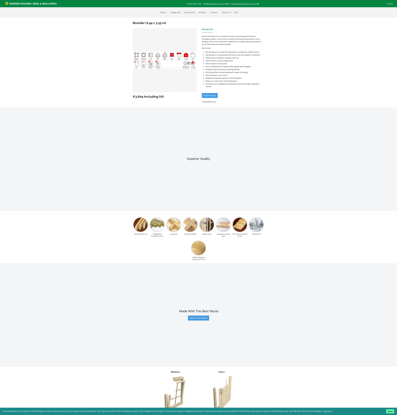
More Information (198, 318)
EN (388, 4)
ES (392, 4)
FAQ (236, 12)
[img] (161, 60)
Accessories (189, 12)
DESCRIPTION (207, 29)
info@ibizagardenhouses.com (214, 4)
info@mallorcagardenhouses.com (244, 4)
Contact (214, 12)
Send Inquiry (210, 95)
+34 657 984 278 (193, 4)
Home (163, 12)
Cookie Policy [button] (327, 411)
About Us (226, 12)
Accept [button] (390, 411)
